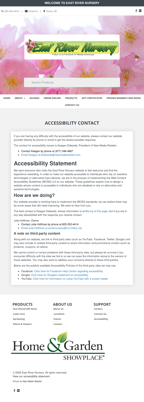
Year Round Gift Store (25, 308)
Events (57, 319)
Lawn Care (19, 313)
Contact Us (72, 105)
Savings (34, 98)
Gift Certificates (92, 98)
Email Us (33, 11)
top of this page (99, 211)
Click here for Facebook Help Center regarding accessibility (68, 271)
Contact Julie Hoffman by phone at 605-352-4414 (49, 224)
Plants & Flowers (22, 324)
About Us (58, 308)
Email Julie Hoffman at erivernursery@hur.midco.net (51, 228)
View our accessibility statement (31, 376)
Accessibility (101, 319)
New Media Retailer (32, 381)
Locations (59, 313)
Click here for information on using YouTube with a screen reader (70, 278)
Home (6, 98)
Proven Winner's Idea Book (124, 98)
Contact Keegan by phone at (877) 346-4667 (47, 151)
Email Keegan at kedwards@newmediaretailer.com (50, 155)
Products (71, 98)
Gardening (19, 319)
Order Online (52, 98)
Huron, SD (51, 11)
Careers (58, 324)
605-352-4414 (12, 11)
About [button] (19, 98)
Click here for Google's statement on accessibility (59, 275)
